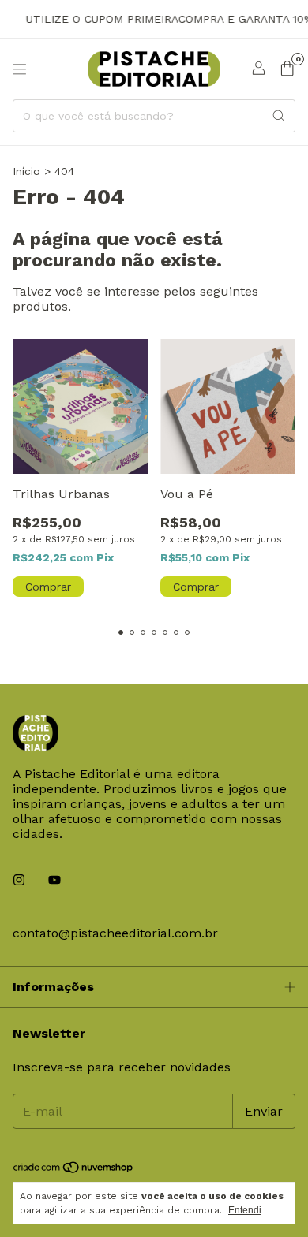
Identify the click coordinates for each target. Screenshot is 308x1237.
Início (26, 171)
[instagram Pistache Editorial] (19, 880)
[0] (287, 69)
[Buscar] (279, 116)
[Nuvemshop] (74, 1170)
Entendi (244, 1210)
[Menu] (20, 69)
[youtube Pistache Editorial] (54, 880)
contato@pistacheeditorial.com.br (115, 933)
